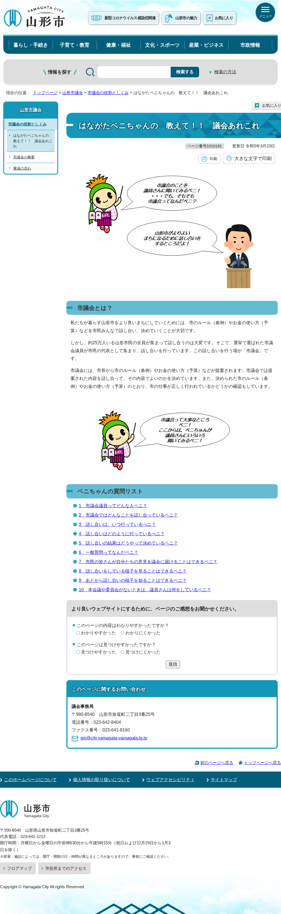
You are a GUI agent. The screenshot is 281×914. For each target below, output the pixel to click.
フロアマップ (19, 868)
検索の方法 (225, 71)
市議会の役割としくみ (108, 92)
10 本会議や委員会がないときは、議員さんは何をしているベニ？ (145, 589)
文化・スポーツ (162, 45)
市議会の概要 (24, 157)
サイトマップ (224, 779)
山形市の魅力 (186, 18)
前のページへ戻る (216, 762)
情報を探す (59, 72)
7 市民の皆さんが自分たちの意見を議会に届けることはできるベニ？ (148, 561)
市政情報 (250, 45)
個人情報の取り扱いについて (101, 779)
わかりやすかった (98, 632)
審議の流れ (22, 168)
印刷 (213, 158)
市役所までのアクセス (65, 868)
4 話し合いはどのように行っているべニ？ (122, 533)
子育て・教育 (74, 45)
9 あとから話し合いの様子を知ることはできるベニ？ (133, 580)
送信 (172, 664)
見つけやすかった (98, 652)
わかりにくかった (143, 632)
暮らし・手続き (30, 45)
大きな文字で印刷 (253, 158)
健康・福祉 (118, 45)
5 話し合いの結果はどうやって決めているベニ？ (128, 543)
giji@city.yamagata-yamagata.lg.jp (113, 738)
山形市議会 (72, 92)
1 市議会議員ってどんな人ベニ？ (113, 505)
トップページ (45, 92)
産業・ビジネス (206, 45)
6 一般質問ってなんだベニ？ (108, 552)
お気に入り (224, 18)
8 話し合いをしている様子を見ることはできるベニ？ (133, 571)
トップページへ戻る (262, 762)
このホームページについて (30, 779)
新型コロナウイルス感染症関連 (130, 18)
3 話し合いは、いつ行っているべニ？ (117, 524)
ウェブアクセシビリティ (170, 779)
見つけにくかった (143, 652)
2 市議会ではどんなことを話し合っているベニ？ (128, 515)
